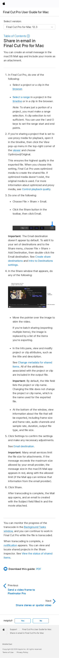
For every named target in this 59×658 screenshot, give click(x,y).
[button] (17, 36)
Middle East (7, 644)
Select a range (21, 97)
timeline (17, 101)
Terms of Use (8, 652)
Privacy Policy (22, 652)
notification (10, 545)
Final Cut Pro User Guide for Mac (26, 12)
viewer (17, 150)
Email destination (24, 446)
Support (13, 629)
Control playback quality (36, 189)
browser (17, 88)
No (41, 621)
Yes (22, 621)
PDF (38, 569)
